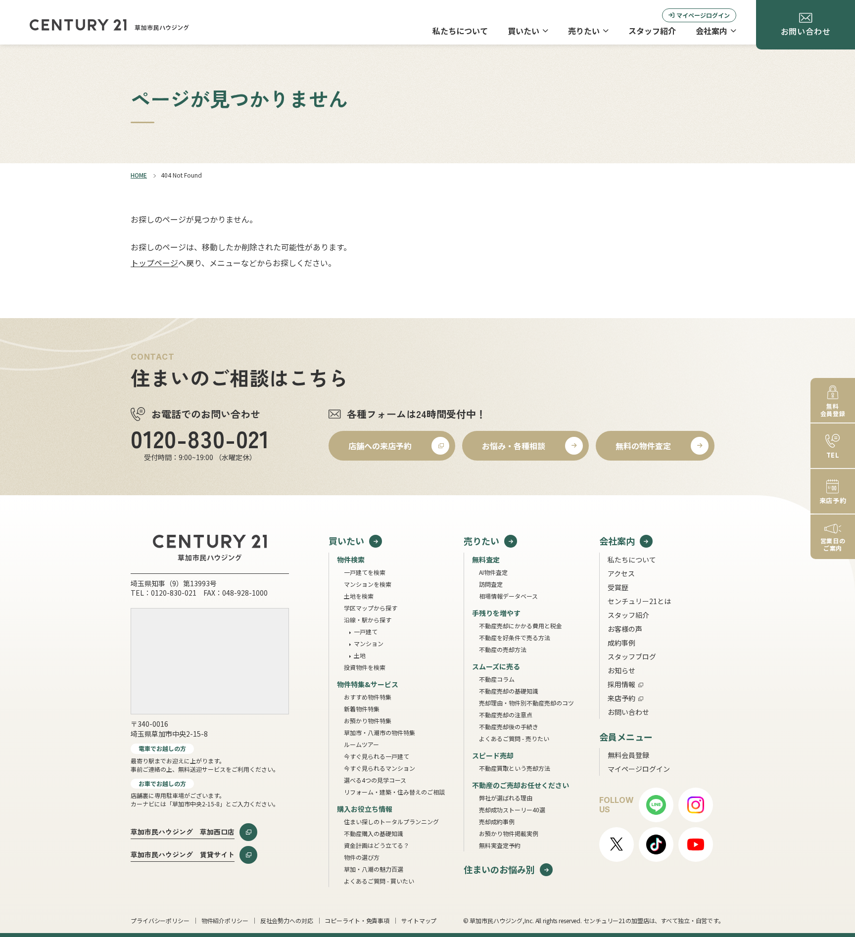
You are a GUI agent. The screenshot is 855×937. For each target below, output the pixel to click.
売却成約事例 (497, 821)
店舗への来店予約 (380, 446)
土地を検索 (359, 596)
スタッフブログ (632, 656)
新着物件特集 (362, 708)
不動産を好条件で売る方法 (514, 637)
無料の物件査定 (643, 446)
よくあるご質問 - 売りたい (514, 738)
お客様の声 (625, 629)
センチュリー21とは (639, 601)
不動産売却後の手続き (508, 726)
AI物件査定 (493, 572)
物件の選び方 (362, 857)
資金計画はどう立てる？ (376, 845)
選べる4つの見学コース (375, 780)
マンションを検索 (367, 584)
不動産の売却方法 (502, 649)
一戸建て (366, 631)
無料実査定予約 (500, 845)
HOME (139, 175)
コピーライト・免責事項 (357, 920)
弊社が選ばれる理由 (505, 798)
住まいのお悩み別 (499, 869)
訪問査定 (491, 584)
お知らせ (621, 670)
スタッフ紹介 (652, 31)
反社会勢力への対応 (286, 920)
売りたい (584, 31)
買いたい (523, 31)
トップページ (154, 263)
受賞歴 (618, 587)
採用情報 (621, 684)
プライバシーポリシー (160, 920)
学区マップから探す (370, 608)
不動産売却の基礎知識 (508, 691)
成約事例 (621, 643)
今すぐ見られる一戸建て (376, 756)
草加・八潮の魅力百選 (373, 869)
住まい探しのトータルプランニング (391, 821)
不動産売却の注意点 (505, 714)
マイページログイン (703, 15)
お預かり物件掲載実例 (508, 833)
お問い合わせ (628, 712)
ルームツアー (361, 744)
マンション (368, 643)
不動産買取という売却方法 (514, 768)
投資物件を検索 (364, 667)
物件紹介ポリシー (224, 920)
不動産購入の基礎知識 (373, 833)
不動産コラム (497, 679)
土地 (360, 655)
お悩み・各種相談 (513, 446)
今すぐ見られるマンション (379, 768)
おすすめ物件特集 (367, 697)
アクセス (621, 573)
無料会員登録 (628, 755)
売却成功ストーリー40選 (512, 809)
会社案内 (711, 31)
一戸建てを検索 (364, 572)
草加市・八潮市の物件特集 (379, 732)
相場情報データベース (508, 596)
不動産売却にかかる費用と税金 (520, 625)
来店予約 (621, 698)
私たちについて (460, 31)
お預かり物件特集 (367, 720)
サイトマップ (418, 920)
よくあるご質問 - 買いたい (379, 881)
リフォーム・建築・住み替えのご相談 (394, 792)
